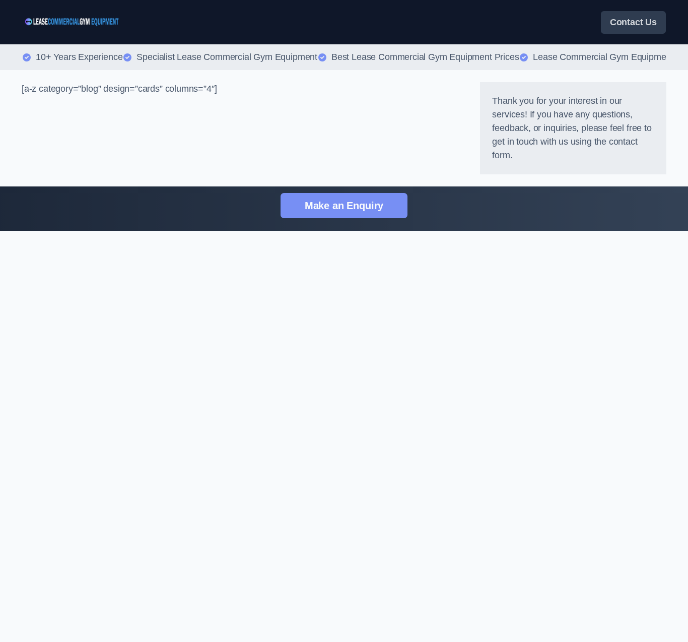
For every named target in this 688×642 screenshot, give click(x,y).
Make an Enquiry (344, 205)
